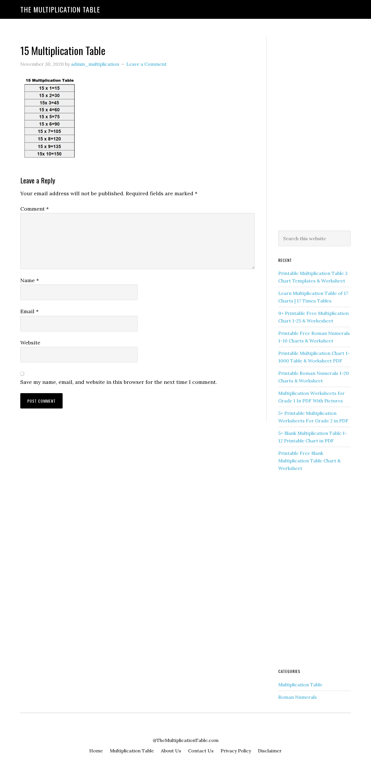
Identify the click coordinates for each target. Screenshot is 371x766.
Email (29, 311)
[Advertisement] (314, 132)
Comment (34, 208)
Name (29, 280)
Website (30, 342)
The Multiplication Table (60, 9)
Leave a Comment (146, 64)
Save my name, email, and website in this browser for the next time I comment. (118, 382)
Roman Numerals (297, 697)
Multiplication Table (300, 684)
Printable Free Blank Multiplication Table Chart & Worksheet (309, 460)
